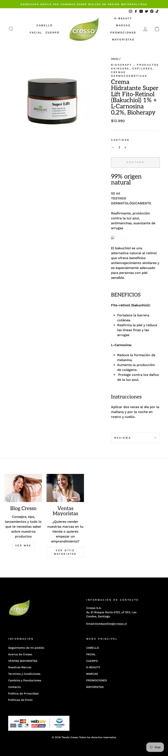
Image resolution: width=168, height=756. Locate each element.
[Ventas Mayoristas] (65, 488)
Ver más (23, 545)
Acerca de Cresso (20, 654)
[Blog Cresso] (23, 488)
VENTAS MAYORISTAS (22, 660)
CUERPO (52, 32)
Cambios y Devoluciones (24, 680)
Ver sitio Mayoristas (65, 552)
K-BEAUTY (123, 18)
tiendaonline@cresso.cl (111, 623)
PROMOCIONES (123, 32)
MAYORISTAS (123, 39)
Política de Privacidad (23, 693)
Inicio (114, 58)
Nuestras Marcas (19, 667)
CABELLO (44, 25)
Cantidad (120, 139)
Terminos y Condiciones (24, 673)
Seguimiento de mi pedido (26, 647)
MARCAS (123, 25)
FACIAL (36, 32)
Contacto (14, 687)
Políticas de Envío (20, 699)
